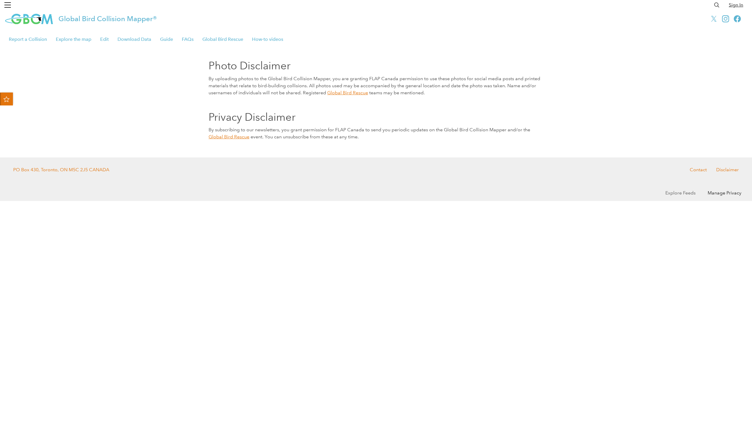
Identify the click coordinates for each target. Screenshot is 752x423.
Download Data (134, 39)
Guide (166, 39)
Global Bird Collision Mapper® (107, 18)
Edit (104, 39)
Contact (698, 169)
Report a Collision (28, 39)
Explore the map (73, 39)
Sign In (736, 5)
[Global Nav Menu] (7, 5)
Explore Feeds (680, 193)
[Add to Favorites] (6, 99)
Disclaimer (727, 169)
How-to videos (267, 39)
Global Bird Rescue (222, 39)
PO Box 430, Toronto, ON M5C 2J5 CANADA (61, 169)
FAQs (188, 39)
